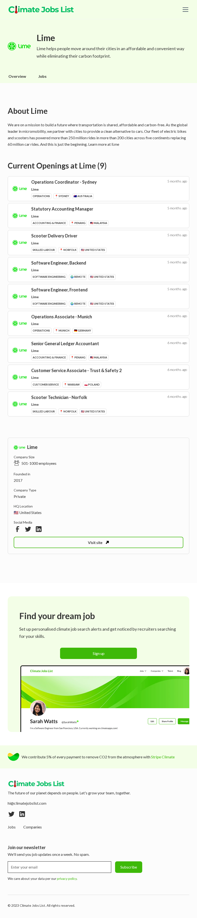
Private (20, 496)
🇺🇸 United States (28, 512)
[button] (184, 9)
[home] (41, 9)
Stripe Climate (163, 757)
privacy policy (67, 878)
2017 (18, 480)
